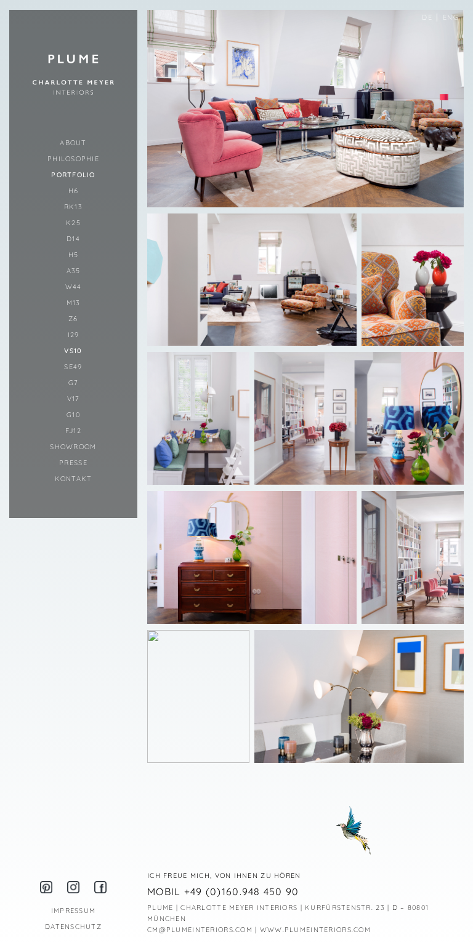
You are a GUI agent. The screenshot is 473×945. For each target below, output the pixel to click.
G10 (73, 414)
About (73, 142)
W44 (73, 286)
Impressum (73, 910)
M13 (74, 302)
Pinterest (46, 887)
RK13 (73, 206)
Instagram (73, 887)
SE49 (73, 366)
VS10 (73, 350)
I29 (73, 334)
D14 (73, 238)
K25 (73, 222)
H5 (73, 254)
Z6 (73, 318)
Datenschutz (73, 926)
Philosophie (73, 158)
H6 (73, 190)
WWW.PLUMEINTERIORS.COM (315, 929)
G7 (73, 382)
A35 (74, 270)
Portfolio (73, 174)
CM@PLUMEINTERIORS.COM (200, 929)
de (427, 17)
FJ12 (73, 430)
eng (451, 17)
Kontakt (73, 478)
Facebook (100, 887)
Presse (73, 462)
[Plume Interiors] (73, 74)
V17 (73, 398)
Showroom (73, 446)
